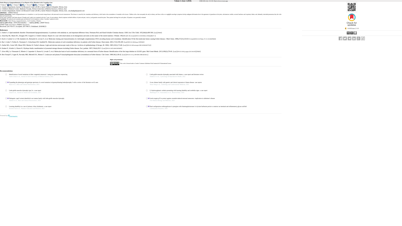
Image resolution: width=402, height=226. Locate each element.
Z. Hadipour (16, 5)
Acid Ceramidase (31, 21)
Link (155, 32)
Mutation (38, 21)
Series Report (12, 24)
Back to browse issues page (221, 1)
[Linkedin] (354, 38)
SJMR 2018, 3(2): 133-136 (206, 1)
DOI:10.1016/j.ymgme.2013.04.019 (186, 51)
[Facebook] (340, 38)
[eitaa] (363, 38)
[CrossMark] (352, 27)
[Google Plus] (358, 38)
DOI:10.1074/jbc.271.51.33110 (203, 39)
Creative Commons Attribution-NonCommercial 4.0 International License (153, 63)
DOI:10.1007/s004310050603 (114, 48)
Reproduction (26, 24)
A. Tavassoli (28, 5)
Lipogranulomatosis (21, 21)
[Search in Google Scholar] (8, 5)
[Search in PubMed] (11, 5)
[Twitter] (345, 38)
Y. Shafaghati (41, 5)
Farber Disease (12, 21)
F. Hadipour (3, 5)
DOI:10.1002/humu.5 (133, 42)
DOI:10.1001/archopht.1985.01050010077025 (139, 45)
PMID (159, 32)
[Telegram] (349, 38)
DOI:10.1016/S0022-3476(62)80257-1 (145, 36)
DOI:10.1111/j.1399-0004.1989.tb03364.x (137, 54)
